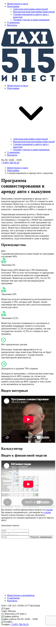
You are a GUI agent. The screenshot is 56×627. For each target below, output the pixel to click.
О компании (13, 22)
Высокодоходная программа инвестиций (34, 11)
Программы (13, 6)
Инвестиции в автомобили (21, 595)
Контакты (12, 25)
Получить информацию (41, 537)
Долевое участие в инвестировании (31, 19)
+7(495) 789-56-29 (10, 162)
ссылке (49, 509)
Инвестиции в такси (17, 3)
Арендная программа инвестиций (30, 9)
